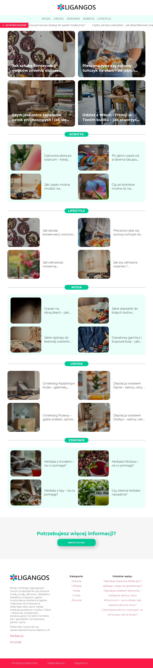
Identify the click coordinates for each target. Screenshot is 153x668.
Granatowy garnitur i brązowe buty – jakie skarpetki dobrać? (127, 339)
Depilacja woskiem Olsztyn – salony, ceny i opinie (129, 417)
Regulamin (81, 663)
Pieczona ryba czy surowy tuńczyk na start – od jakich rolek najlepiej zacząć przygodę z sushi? (108, 68)
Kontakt (16, 642)
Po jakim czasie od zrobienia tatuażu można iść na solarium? (125, 157)
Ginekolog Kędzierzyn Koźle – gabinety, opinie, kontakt (59, 385)
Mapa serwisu (56, 663)
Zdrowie (77, 440)
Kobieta (76, 134)
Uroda (77, 364)
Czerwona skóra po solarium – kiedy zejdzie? (58, 157)
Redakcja (16, 636)
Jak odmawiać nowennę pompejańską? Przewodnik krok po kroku (57, 264)
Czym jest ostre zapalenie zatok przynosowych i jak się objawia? (39, 117)
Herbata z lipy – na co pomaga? (59, 492)
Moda (76, 287)
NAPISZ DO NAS (76, 542)
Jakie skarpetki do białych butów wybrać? (125, 310)
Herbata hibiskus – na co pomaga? (125, 463)
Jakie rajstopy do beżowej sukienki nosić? (56, 339)
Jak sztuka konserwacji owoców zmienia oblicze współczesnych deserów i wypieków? (36, 68)
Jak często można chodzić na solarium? (57, 186)
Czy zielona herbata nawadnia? (126, 492)
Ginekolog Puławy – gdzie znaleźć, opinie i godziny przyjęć (59, 417)
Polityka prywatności (25, 663)
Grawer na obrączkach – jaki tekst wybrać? (56, 310)
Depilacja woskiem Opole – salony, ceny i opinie (128, 385)
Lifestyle (76, 211)
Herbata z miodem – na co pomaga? (59, 463)
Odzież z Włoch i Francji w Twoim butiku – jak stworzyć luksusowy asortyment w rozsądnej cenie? (109, 117)
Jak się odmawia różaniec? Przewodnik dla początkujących (125, 264)
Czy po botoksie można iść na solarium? (123, 186)
